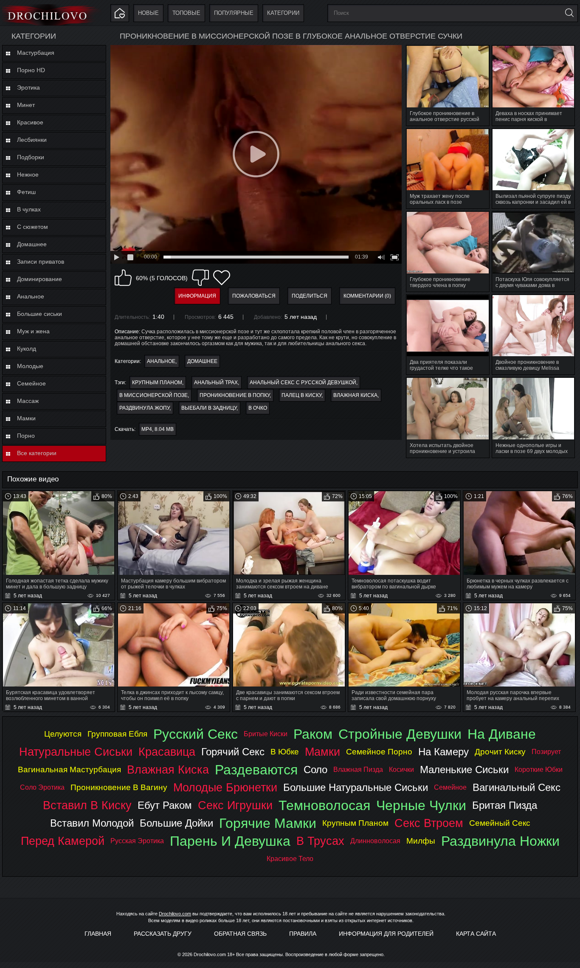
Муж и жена (33, 331)
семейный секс (499, 823)
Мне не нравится (200, 277)
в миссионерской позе (153, 395)
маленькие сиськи (464, 769)
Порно (26, 435)
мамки (322, 751)
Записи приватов (40, 261)
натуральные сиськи (75, 751)
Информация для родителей (386, 933)
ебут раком (165, 805)
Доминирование (39, 279)
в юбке (284, 751)
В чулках (29, 209)
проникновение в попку (235, 395)
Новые (148, 13)
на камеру (443, 751)
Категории (283, 13)
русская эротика (137, 840)
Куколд (26, 348)
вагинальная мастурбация (69, 769)
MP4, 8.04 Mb (157, 429)
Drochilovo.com (175, 913)
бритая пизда (504, 805)
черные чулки (421, 805)
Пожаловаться (254, 296)
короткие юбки (539, 769)
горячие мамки (267, 823)
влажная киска (355, 395)
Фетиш (26, 192)
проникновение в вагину (118, 787)
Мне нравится (123, 277)
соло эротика (42, 787)
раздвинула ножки (500, 841)
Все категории (36, 453)
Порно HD (31, 70)
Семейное (31, 383)
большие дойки (176, 823)
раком (312, 734)
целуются (63, 733)
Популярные (233, 13)
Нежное (28, 174)
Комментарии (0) (367, 296)
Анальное (30, 296)
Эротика (28, 87)
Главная (97, 933)
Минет (26, 104)
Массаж (28, 400)
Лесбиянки (32, 139)
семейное (450, 787)
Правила (302, 933)
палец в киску (301, 395)
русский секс (195, 734)
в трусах (320, 840)
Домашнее (32, 244)
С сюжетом (32, 226)
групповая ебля (117, 733)
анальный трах (216, 383)
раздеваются (256, 770)
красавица (166, 751)
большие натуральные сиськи (355, 787)
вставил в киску (87, 805)
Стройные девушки (400, 734)
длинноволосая (375, 840)
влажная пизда (358, 769)
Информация (197, 296)
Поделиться (309, 296)
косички (401, 769)
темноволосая (324, 805)
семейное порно (379, 751)
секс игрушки (235, 805)
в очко (257, 408)
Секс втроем (428, 823)
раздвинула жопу (144, 408)
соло (315, 769)
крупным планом (157, 383)
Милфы (420, 840)
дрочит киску (500, 751)
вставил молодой (92, 823)
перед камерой (62, 840)
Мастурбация (35, 52)
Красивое (30, 122)
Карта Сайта (476, 933)
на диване (501, 734)
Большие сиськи (39, 313)
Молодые (30, 366)
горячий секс (233, 751)
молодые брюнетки (225, 787)
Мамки (26, 418)
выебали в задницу (209, 408)
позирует (546, 751)
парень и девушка (230, 841)
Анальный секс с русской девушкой (303, 383)
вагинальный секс (516, 787)
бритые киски (265, 733)
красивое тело (290, 858)
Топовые (186, 13)
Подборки (30, 157)
